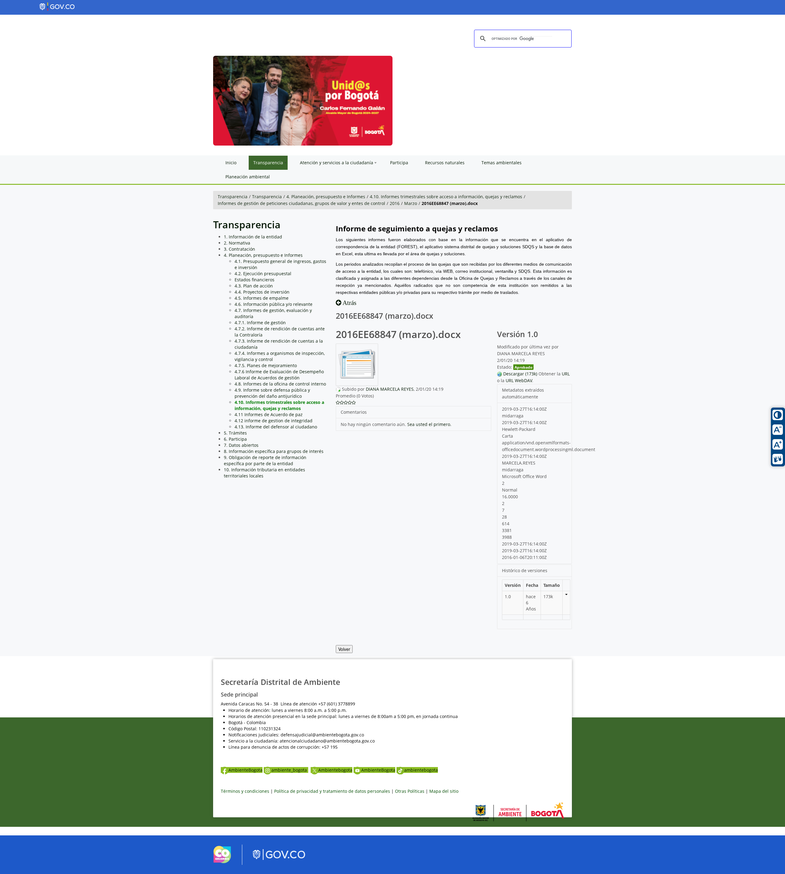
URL (566, 374)
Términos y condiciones (245, 791)
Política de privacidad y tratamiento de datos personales (332, 791)
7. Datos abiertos (241, 445)
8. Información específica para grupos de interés (274, 451)
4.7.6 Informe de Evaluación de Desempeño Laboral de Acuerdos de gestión (279, 375)
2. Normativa (237, 243)
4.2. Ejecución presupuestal (263, 273)
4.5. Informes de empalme (262, 298)
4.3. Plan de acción (254, 286)
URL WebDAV (519, 380)
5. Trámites (235, 433)
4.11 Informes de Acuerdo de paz (269, 414)
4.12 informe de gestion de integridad (273, 421)
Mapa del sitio (443, 791)
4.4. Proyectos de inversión (262, 292)
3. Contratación (239, 249)
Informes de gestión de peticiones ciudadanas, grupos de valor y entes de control (301, 203)
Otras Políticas (409, 791)
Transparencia (232, 197)
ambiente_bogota (289, 770)
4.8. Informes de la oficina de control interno (280, 384)
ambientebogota (421, 770)
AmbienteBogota (245, 770)
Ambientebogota (335, 770)
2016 (395, 203)
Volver (344, 649)
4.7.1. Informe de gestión (260, 322)
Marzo (410, 203)
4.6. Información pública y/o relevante (273, 304)
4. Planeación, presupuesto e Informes (325, 197)
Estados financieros (254, 280)
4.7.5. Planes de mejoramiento (266, 365)
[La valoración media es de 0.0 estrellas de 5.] (338, 403)
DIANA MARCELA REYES (390, 389)
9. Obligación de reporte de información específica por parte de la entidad (265, 460)
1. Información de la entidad (253, 237)
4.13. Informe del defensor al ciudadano (276, 427)
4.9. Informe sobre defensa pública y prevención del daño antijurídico (272, 393)
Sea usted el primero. (429, 424)
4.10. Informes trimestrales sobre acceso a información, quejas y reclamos (446, 197)
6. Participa (235, 439)
